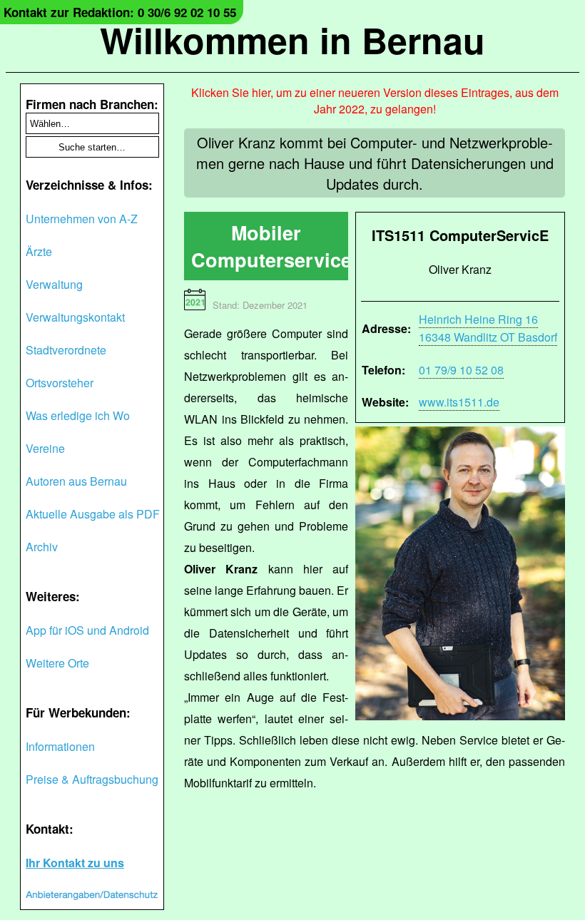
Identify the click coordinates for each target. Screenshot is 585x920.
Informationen (60, 746)
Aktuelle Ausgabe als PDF (93, 514)
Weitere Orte (57, 663)
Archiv (42, 546)
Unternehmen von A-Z (82, 218)
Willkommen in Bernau (292, 39)
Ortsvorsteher (59, 382)
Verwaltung (54, 284)
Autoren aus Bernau (76, 481)
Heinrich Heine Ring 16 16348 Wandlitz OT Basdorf (488, 328)
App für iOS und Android (87, 630)
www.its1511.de (459, 402)
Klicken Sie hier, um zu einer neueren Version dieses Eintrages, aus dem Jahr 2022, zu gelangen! (375, 100)
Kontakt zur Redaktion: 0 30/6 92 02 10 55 (120, 12)
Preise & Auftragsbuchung (92, 779)
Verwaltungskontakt (75, 317)
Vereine (45, 448)
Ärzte (39, 251)
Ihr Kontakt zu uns (75, 862)
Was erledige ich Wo (78, 415)
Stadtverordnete (66, 350)
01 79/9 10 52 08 (461, 370)
